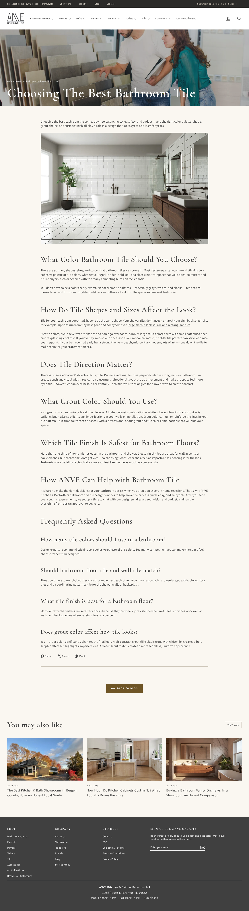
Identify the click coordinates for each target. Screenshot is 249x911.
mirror (99, 338)
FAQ (105, 842)
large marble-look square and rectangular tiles (159, 325)
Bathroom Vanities (40, 18)
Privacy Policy (110, 859)
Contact (110, 3)
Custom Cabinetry (186, 18)
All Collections (15, 870)
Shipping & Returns (114, 847)
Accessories (161, 18)
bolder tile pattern (170, 338)
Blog (97, 3)
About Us (60, 836)
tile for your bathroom (36, 81)
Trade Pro (83, 3)
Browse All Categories (19, 876)
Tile (144, 18)
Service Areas (62, 864)
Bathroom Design (15, 81)
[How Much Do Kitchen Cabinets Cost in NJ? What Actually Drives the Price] (124, 759)
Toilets (129, 18)
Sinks (79, 18)
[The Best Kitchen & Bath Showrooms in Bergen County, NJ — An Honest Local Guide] (45, 759)
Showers (112, 18)
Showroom (65, 3)
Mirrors (63, 18)
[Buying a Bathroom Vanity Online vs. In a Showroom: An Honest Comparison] (204, 759)
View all (233, 724)
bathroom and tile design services (92, 495)
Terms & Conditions (114, 853)
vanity (89, 338)
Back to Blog (127, 688)
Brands (59, 853)
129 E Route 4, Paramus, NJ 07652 (124, 893)
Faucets (95, 18)
